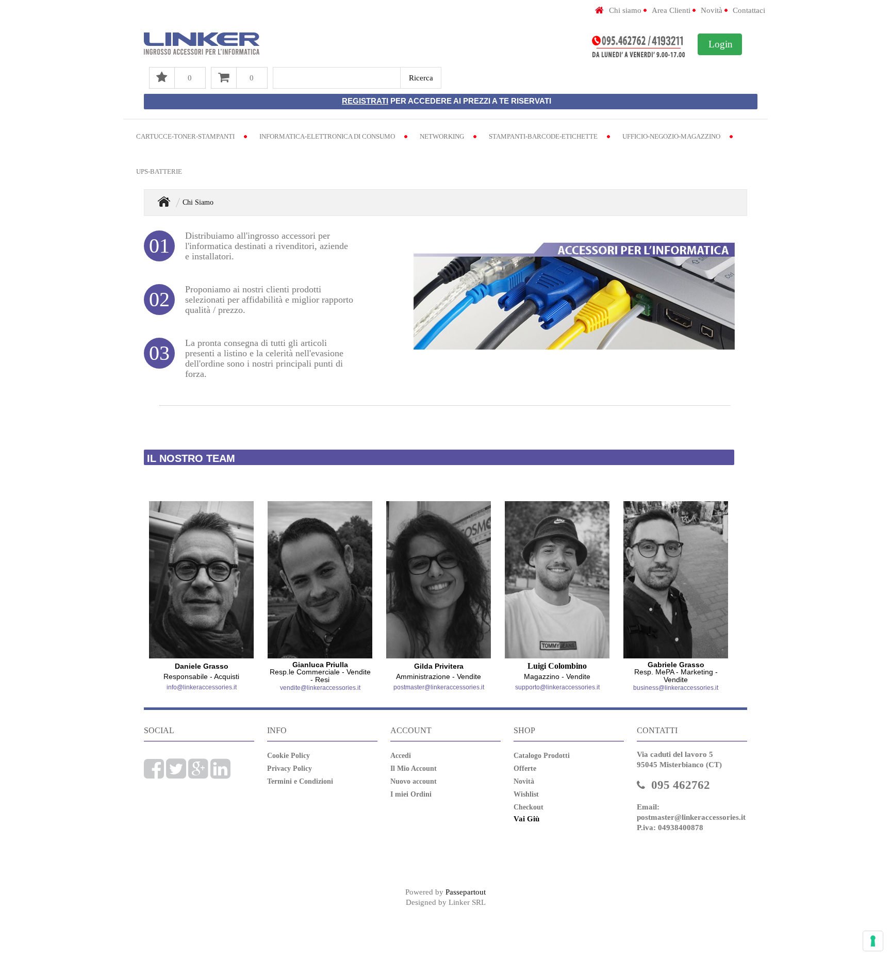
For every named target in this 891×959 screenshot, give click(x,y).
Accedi (400, 755)
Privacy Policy (289, 768)
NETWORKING (442, 136)
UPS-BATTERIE (159, 171)
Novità (711, 10)
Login (720, 44)
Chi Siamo (198, 202)
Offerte (525, 768)
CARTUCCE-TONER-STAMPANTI (185, 136)
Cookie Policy (288, 755)
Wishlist (526, 794)
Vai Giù (526, 819)
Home (164, 201)
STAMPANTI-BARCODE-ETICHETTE (543, 136)
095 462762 (680, 785)
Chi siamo (625, 10)
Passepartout (466, 892)
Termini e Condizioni (300, 781)
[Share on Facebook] (154, 774)
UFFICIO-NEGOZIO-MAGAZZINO (671, 136)
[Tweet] (176, 774)
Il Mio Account (413, 768)
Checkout (528, 807)
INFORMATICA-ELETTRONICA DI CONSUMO (327, 136)
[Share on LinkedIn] (220, 774)
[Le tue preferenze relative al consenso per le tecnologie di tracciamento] (873, 941)
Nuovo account (413, 781)
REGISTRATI (365, 100)
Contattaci (749, 10)
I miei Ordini (411, 794)
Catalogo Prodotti (542, 755)
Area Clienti (671, 10)
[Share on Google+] (198, 774)
